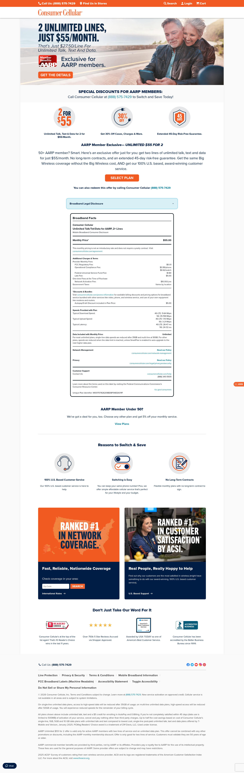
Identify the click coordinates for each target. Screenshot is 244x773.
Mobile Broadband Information (138, 675)
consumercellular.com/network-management (151, 353)
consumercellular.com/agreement (87, 251)
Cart (203, 3)
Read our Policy (164, 350)
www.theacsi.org (81, 758)
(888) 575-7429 (120, 96)
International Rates (52, 593)
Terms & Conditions (101, 675)
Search (77, 586)
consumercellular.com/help (159, 373)
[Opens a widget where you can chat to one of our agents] (10, 766)
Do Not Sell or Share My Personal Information (67, 688)
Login (188, 3)
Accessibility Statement (113, 681)
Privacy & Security (73, 675)
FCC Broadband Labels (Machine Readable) (66, 681)
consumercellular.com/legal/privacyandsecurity (150, 363)
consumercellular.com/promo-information (95, 294)
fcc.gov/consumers (163, 389)
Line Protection (48, 675)
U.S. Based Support (139, 593)
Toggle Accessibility (145, 681)
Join (240, 384)
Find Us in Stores (95, 3)
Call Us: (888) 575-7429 (58, 3)
